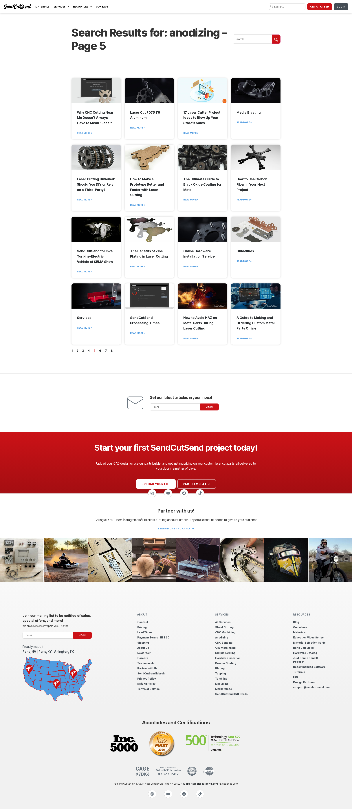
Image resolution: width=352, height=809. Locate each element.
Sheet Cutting (224, 627)
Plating (220, 668)
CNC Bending (223, 642)
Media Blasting (248, 112)
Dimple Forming (225, 652)
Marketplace (223, 688)
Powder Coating (225, 663)
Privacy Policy (146, 678)
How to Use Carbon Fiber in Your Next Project (251, 184)
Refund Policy (146, 683)
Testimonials (146, 663)
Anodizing (221, 637)
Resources (80, 6)
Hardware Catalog (305, 652)
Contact (102, 6)
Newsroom (144, 652)
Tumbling (221, 678)
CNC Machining (225, 632)
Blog (296, 622)
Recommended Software (309, 666)
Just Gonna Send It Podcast (305, 659)
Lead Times (145, 632)
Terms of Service (148, 688)
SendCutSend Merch (151, 673)
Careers (142, 658)
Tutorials (299, 672)
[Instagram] (152, 493)
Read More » (84, 133)
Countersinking (225, 647)
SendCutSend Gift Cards (231, 694)
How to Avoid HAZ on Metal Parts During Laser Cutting (200, 323)
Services (60, 6)
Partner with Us (147, 668)
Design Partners (304, 682)
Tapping (220, 673)
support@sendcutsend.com (311, 687)
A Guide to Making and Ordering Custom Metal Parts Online (255, 323)
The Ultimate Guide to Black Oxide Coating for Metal (202, 184)
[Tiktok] (200, 493)
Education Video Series (308, 637)
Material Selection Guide (309, 642)
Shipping (143, 642)
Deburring (221, 683)
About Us (143, 647)
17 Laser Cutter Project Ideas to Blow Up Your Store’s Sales (201, 118)
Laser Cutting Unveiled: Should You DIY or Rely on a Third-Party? (96, 184)
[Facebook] (184, 493)
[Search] (276, 39)
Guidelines (245, 251)
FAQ (295, 677)
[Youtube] (168, 493)
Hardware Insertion (228, 658)
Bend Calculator (303, 647)
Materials (42, 6)
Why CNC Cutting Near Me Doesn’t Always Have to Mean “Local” (95, 118)
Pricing (142, 627)
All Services (223, 622)
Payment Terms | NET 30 (153, 637)
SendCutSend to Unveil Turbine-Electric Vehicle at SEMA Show (95, 256)
